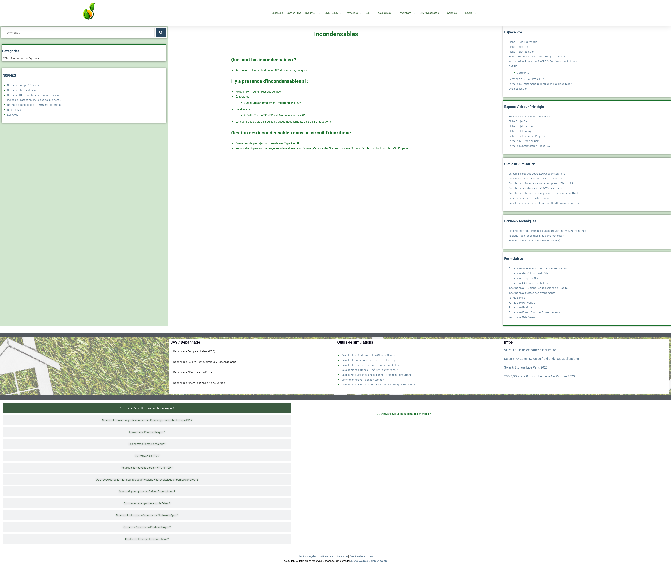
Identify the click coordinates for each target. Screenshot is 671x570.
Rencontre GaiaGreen (521, 317)
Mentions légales (307, 556)
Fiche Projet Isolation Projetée (527, 136)
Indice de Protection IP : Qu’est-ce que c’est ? (34, 99)
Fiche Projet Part (518, 121)
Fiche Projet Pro (518, 46)
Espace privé (294, 12)
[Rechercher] (161, 32)
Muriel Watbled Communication (369, 560)
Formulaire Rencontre (521, 302)
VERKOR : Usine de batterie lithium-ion (530, 350)
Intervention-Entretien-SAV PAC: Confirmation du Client (542, 61)
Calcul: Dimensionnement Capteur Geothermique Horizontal (545, 202)
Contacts (452, 12)
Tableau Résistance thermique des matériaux (536, 235)
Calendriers (384, 12)
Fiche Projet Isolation (521, 51)
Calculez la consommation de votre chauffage (536, 178)
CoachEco (277, 12)
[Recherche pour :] (78, 32)
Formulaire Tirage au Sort (523, 140)
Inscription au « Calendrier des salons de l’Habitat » (539, 287)
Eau (368, 12)
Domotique (352, 12)
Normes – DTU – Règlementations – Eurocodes (35, 94)
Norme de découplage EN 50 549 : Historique (34, 104)
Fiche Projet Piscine (520, 126)
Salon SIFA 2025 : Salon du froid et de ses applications (541, 358)
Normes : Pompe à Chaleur (23, 85)
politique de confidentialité (333, 556)
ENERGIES (331, 12)
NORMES (310, 12)
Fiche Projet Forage (520, 131)
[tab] (147, 408)
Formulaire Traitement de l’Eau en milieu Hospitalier (540, 83)
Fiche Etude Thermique (522, 41)
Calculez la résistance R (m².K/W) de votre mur (536, 188)
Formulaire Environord (522, 307)
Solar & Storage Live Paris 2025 (525, 367)
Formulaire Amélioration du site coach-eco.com (537, 268)
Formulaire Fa (516, 297)
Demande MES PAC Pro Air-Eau (527, 78)
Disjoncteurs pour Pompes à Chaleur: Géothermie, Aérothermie (547, 230)
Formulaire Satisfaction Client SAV (529, 145)
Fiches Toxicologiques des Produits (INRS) (534, 240)
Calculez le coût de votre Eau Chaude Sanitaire (536, 173)
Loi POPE (12, 114)
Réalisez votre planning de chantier (530, 116)
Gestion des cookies (361, 556)
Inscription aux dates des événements (531, 292)
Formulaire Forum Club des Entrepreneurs (534, 312)
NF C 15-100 (14, 109)
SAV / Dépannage (429, 12)
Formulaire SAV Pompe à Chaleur (528, 282)
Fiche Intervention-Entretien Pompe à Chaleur (536, 56)
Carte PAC (523, 72)
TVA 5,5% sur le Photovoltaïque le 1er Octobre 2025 (539, 376)
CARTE (512, 66)
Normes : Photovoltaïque (22, 90)
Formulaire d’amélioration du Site (528, 273)
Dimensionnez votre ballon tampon (529, 198)
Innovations (405, 12)
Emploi (468, 12)
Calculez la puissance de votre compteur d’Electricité (540, 183)
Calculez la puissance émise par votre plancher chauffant (543, 193)
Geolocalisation (518, 88)
